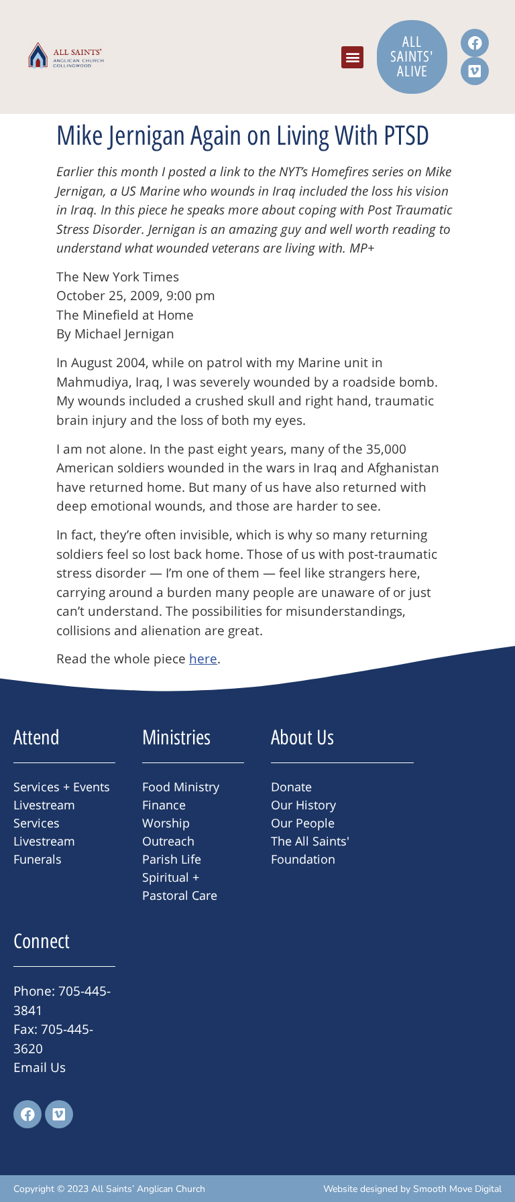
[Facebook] (475, 43)
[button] (352, 57)
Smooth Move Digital (457, 1189)
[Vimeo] (475, 71)
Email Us (39, 1067)
